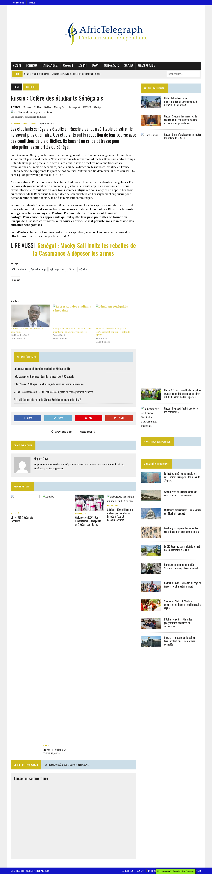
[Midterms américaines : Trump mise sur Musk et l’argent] (151, 517)
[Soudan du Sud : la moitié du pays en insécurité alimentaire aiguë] (151, 590)
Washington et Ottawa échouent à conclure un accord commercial (181, 493)
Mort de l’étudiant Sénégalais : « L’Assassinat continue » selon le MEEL (113, 332)
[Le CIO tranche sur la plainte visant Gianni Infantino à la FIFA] (151, 553)
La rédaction (127, 870)
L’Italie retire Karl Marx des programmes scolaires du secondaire (178, 622)
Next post (86, 431)
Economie (68, 66)
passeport (74, 107)
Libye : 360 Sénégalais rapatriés (22, 519)
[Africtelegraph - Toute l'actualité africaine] (106, 34)
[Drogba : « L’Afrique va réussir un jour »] (57, 741)
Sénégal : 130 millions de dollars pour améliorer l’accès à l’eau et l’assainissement (120, 515)
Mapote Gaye (30, 123)
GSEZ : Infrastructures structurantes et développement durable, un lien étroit (180, 101)
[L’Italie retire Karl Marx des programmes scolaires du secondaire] (151, 626)
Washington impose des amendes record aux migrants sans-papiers (181, 530)
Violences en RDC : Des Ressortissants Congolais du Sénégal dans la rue (88, 520)
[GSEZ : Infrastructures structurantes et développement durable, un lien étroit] (151, 105)
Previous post (63, 431)
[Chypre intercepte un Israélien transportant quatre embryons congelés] (151, 645)
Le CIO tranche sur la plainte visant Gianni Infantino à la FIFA (182, 548)
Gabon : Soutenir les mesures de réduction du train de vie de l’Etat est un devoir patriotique (181, 119)
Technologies (111, 66)
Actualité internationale (156, 463)
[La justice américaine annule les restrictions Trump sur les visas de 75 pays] (151, 480)
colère (38, 107)
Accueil (17, 66)
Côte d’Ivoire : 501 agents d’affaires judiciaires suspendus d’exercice (48, 384)
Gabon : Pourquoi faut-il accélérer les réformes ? (181, 410)
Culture (128, 66)
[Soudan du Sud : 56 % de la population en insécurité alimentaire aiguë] (151, 608)
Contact (141, 870)
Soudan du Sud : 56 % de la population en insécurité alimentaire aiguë (182, 604)
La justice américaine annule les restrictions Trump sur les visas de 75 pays (182, 477)
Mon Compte (18, 2)
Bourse (27, 107)
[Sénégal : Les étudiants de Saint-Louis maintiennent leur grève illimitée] (72, 316)
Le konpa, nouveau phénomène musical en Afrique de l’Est (42, 369)
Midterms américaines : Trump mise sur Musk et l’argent (182, 511)
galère (48, 107)
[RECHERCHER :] (183, 74)
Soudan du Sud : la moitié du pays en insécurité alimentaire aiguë (182, 584)
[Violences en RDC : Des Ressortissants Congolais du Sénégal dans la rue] (89, 508)
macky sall (60, 107)
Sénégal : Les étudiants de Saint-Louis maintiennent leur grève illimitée (72, 330)
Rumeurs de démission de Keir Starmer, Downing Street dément (181, 566)
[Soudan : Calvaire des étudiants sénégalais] (30, 316)
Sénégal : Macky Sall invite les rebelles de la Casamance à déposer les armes (84, 249)
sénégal (97, 107)
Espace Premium (146, 66)
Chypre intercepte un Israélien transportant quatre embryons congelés (179, 641)
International (50, 66)
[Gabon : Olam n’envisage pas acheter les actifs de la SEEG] (151, 379)
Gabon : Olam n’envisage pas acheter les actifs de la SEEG (182, 136)
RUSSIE (87, 107)
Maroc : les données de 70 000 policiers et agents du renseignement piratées (53, 392)
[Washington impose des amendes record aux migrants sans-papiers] (151, 535)
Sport (95, 66)
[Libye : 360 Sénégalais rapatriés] (25, 508)
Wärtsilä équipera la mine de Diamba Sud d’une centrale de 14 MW (47, 400)
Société (82, 66)
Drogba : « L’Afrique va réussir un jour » (54, 751)
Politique (31, 66)
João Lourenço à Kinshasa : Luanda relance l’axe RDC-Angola (44, 376)
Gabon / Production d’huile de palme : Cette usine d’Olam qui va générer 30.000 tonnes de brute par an (182, 393)
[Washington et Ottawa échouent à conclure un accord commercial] (151, 499)
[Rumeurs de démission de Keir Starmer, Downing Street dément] (151, 572)
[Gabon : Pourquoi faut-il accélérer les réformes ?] (151, 425)
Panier (32, 2)
